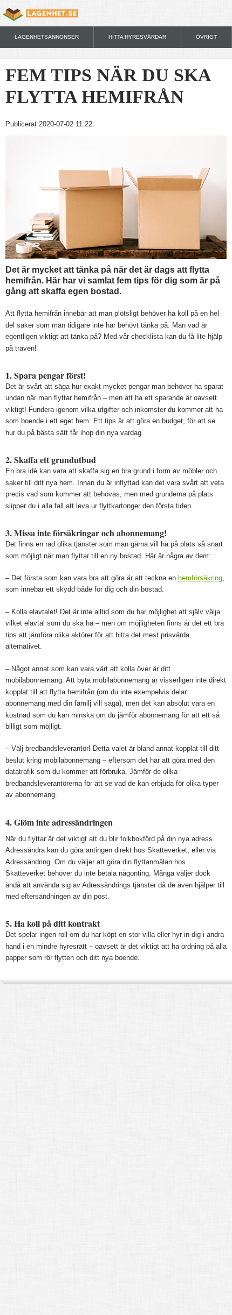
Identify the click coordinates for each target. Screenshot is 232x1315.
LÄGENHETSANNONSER (47, 37)
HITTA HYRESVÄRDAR (137, 37)
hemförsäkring (200, 578)
